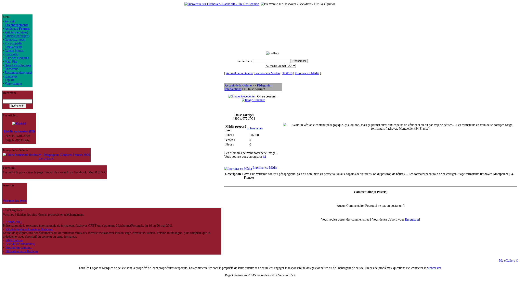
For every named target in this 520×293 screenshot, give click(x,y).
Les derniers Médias (267, 73)
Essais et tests (13, 47)
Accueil (10, 21)
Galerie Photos (14, 50)
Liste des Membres (17, 58)
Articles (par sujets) (17, 36)
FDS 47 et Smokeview (20, 244)
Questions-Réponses (18, 65)
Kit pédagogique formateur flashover (29, 229)
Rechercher (244, 60)
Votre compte (13, 83)
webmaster (434, 268)
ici (264, 156)
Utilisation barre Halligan (21, 251)
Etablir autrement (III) (19, 131)
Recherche (11, 69)
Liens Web (11, 54)
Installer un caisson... (18, 247)
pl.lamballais (255, 128)
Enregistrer (412, 219)
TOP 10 (287, 73)
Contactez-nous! (15, 39)
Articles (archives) (16, 32)
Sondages (11, 76)
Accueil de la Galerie (239, 73)
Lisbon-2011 (13, 222)
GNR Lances (14, 240)
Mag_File (11, 61)
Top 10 (9, 80)
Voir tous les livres (14, 200)
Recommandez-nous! (18, 72)
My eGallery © (508, 260)
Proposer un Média (307, 73)
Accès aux (17, 28)
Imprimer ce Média (264, 167)
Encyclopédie (13, 43)
